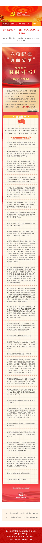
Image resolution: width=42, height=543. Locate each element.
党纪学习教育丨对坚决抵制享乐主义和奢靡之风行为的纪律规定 (24, 513)
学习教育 (22, 24)
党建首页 (6, 24)
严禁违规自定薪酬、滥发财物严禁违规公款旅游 (24, 517)
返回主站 (36, 24)
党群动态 (14, 24)
